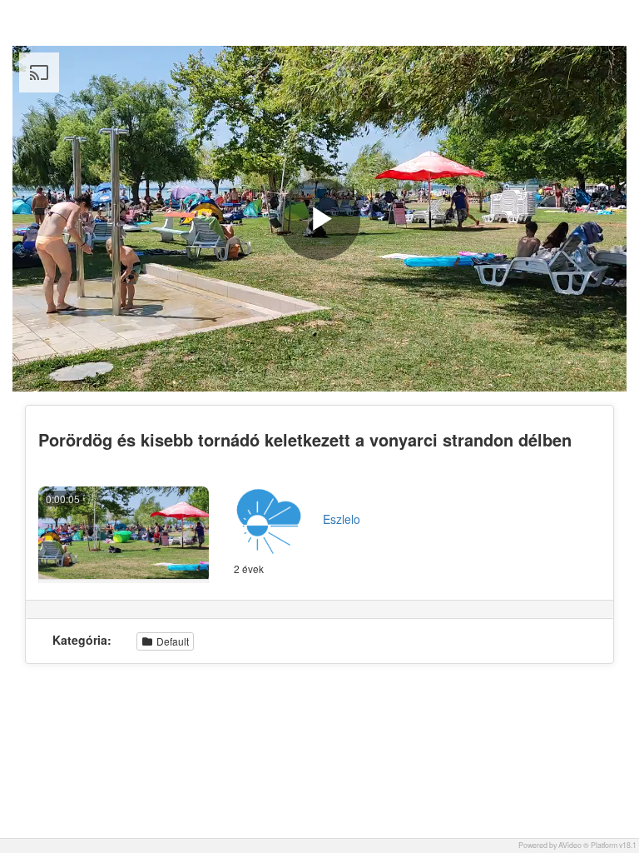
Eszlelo (341, 519)
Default (171, 641)
